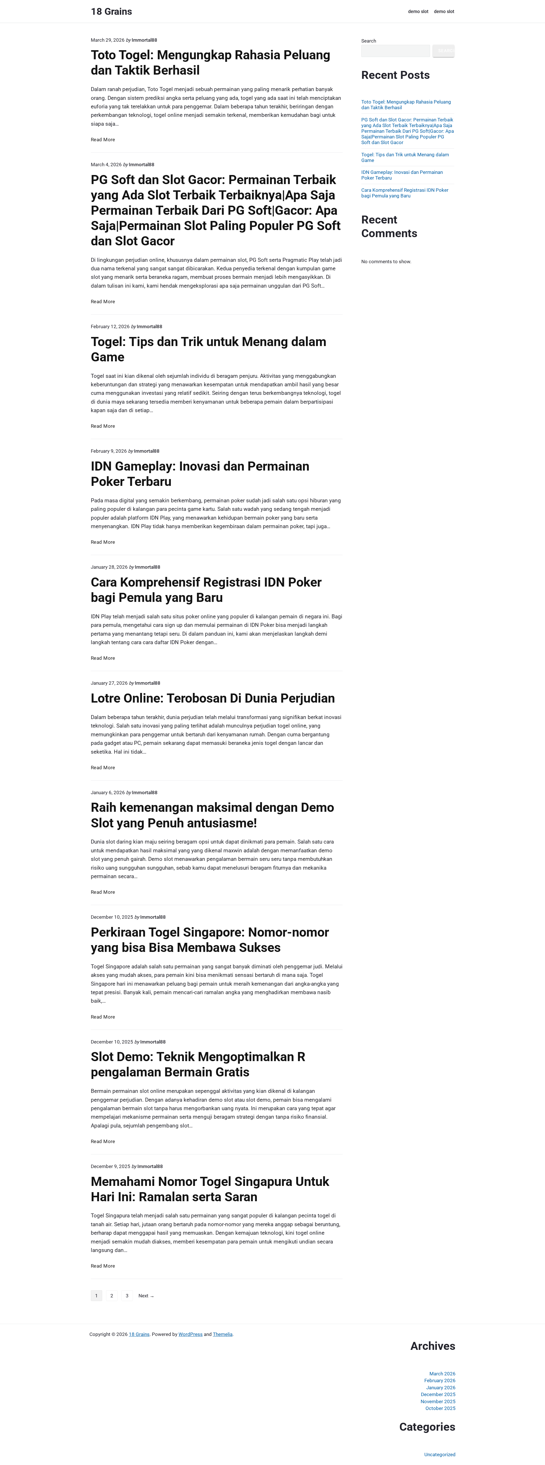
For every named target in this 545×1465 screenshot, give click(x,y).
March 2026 (442, 1374)
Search (368, 41)
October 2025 (440, 1408)
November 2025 (438, 1401)
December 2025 (438, 1394)
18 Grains (139, 1334)
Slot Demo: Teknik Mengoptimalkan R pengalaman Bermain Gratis (198, 1064)
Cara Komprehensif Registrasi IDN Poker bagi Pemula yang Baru (206, 590)
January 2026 (441, 1387)
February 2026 (440, 1380)
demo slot (418, 11)
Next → (146, 1296)
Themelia (222, 1334)
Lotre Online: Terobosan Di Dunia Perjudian (213, 698)
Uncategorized (440, 1454)
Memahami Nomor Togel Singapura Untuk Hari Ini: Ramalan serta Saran (210, 1189)
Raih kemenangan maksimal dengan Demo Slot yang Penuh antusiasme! (212, 815)
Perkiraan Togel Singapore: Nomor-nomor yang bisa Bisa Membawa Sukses (210, 940)
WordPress (191, 1334)
